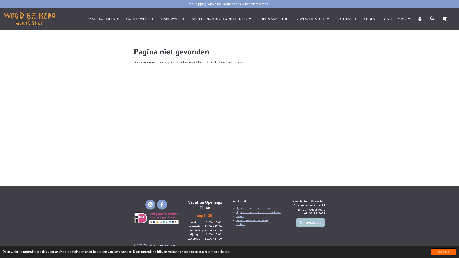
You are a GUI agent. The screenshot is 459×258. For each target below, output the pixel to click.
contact (240, 224)
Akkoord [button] (443, 252)
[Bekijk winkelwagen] (444, 19)
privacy (240, 216)
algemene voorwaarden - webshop (257, 208)
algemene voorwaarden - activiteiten (258, 212)
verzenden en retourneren (252, 220)
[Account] (420, 19)
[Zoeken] (432, 19)
